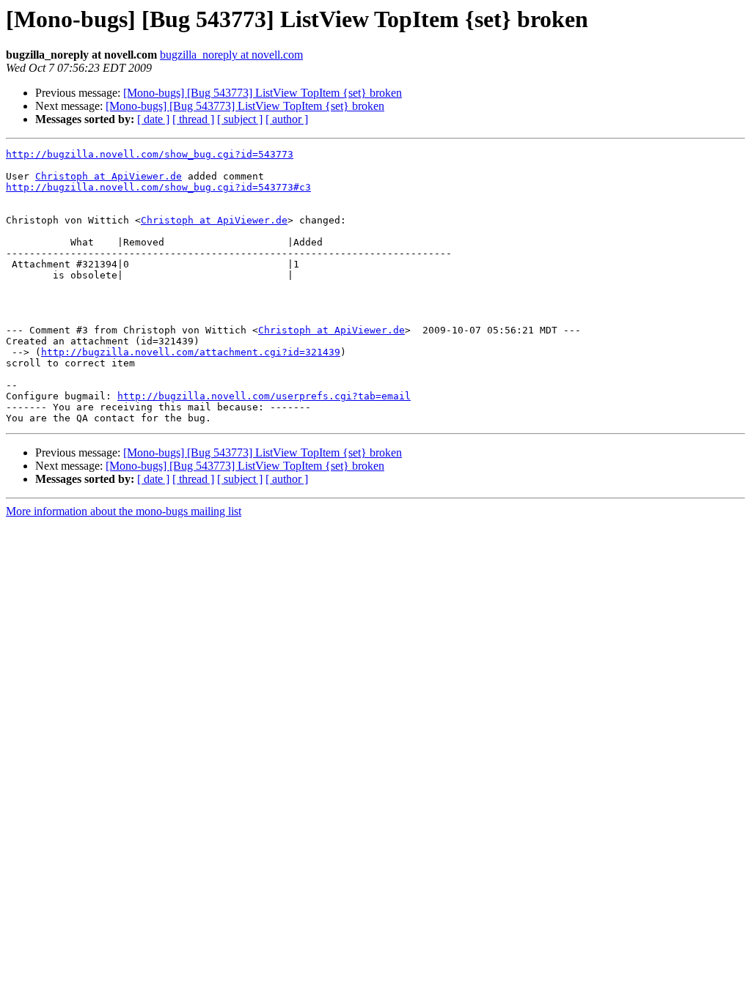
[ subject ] (240, 119)
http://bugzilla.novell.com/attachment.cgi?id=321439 (190, 352)
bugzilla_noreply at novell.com (231, 54)
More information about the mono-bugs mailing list (123, 511)
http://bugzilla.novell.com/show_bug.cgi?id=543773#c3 (158, 187)
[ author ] (286, 119)
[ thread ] (193, 119)
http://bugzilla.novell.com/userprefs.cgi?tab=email (264, 396)
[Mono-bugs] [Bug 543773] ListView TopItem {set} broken (262, 92)
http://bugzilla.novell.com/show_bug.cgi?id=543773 (149, 154)
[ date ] (153, 119)
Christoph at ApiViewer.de (108, 176)
